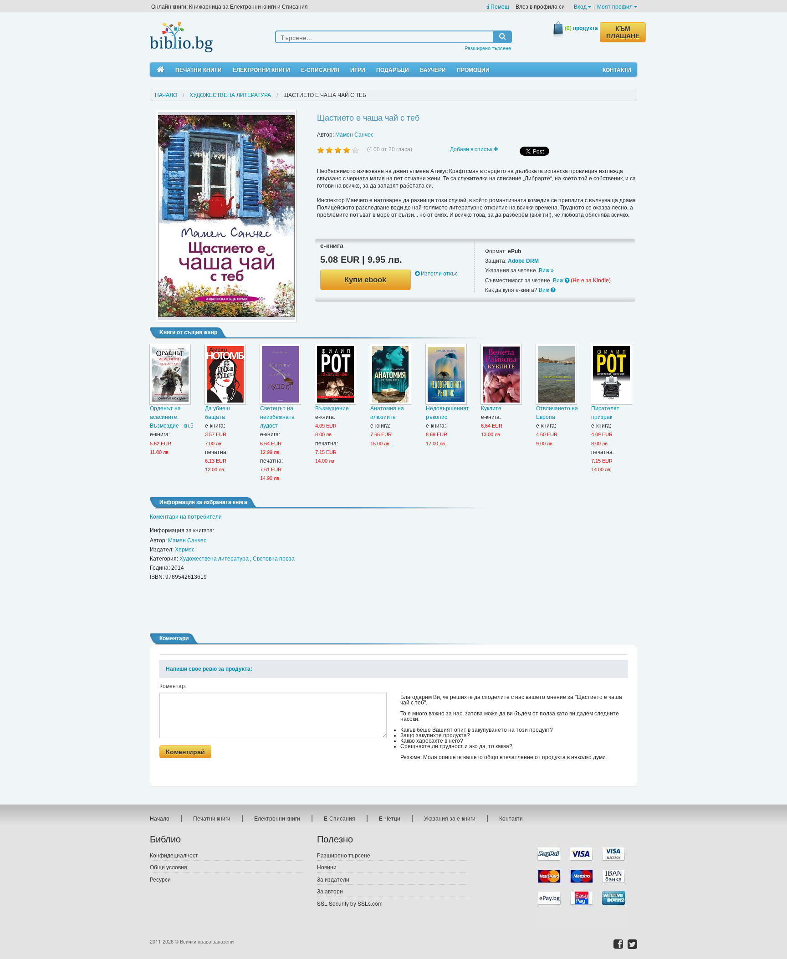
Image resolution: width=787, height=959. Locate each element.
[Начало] (160, 70)
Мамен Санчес (354, 135)
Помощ (499, 6)
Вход (581, 6)
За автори (330, 891)
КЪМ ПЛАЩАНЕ (622, 32)
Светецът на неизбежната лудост (277, 417)
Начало (166, 95)
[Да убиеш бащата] (225, 374)
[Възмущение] (335, 374)
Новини (327, 867)
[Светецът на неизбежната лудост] (280, 374)
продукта (581, 28)
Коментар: (172, 686)
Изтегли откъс (438, 273)
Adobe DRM (523, 261)
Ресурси (160, 879)
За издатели (333, 879)
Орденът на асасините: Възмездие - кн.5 (172, 417)
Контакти (617, 70)
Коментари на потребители (186, 517)
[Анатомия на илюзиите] (390, 374)
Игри (357, 70)
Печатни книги (198, 70)
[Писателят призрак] (611, 374)
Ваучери (433, 70)
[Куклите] (501, 374)
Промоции (473, 70)
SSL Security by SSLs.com (350, 903)
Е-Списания (320, 70)
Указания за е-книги (449, 818)
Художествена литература (230, 95)
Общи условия (168, 867)
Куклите (491, 408)
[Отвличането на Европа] (556, 374)
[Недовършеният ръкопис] (446, 374)
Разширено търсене (488, 47)
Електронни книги (261, 70)
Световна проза (274, 559)
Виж (545, 270)
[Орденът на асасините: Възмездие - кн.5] (170, 374)
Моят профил (615, 6)
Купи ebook (365, 279)
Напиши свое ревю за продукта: (209, 669)
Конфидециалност (174, 855)
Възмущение (332, 408)
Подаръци (392, 70)
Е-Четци (389, 818)
